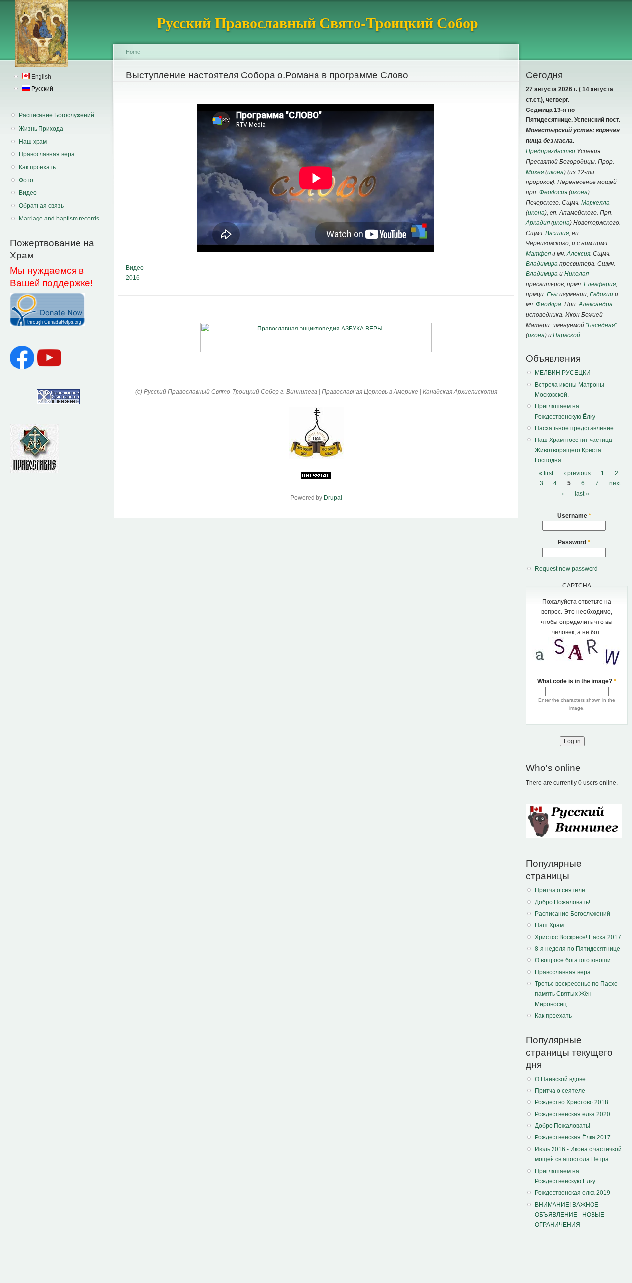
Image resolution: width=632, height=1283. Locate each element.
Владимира (542, 263)
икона (555, 172)
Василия (557, 233)
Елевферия (600, 284)
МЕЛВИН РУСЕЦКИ (563, 372)
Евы (552, 294)
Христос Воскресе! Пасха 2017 (578, 937)
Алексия (578, 253)
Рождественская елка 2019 (572, 1192)
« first (546, 473)
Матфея (538, 253)
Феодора (548, 304)
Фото (26, 180)
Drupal (333, 497)
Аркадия (538, 223)
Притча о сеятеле (560, 890)
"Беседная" (601, 325)
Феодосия (553, 192)
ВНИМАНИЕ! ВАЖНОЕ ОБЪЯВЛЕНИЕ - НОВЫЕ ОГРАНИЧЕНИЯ (569, 1214)
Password (574, 542)
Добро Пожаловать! (562, 902)
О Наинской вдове (560, 1079)
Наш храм (33, 141)
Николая (576, 273)
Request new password (566, 568)
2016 (133, 277)
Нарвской (566, 335)
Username (574, 516)
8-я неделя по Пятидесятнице (577, 948)
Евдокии (601, 294)
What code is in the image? (576, 681)
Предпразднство (550, 151)
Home (133, 52)
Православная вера (47, 154)
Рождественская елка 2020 (572, 1114)
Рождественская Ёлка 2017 (573, 1137)
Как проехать (37, 167)
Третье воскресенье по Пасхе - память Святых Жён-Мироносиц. (578, 993)
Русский (41, 88)
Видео (28, 192)
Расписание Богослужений (56, 115)
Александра (596, 304)
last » (582, 493)
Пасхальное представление (574, 428)
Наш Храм (549, 925)
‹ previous (577, 473)
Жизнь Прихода (41, 128)
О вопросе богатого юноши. (573, 960)
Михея (535, 172)
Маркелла (595, 202)
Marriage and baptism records (59, 218)
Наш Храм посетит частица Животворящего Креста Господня (573, 450)
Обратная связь (41, 205)
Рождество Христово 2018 (571, 1102)
